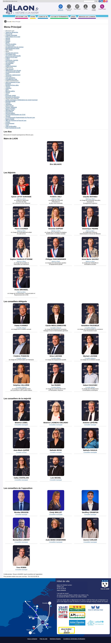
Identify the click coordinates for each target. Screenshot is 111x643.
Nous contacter (32, 639)
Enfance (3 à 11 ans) (11, 57)
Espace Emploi (9, 119)
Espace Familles (10, 108)
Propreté (7, 103)
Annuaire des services (11, 53)
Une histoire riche (10, 54)
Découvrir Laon (21, 16)
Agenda (7, 38)
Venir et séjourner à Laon (12, 82)
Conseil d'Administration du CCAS (15, 114)
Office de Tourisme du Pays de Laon (15, 120)
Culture (7, 58)
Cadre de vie (42, 16)
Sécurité (7, 116)
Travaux (7, 86)
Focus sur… (8, 76)
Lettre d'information (10, 126)
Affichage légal (9, 110)
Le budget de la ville (11, 79)
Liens (7, 94)
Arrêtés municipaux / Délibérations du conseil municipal (21, 100)
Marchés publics (10, 91)
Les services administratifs (13, 56)
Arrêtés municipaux (11, 66)
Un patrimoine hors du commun (14, 47)
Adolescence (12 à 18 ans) (13, 70)
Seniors (7, 92)
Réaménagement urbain (12, 48)
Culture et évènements (59, 16)
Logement (8, 88)
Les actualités (9, 63)
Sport (73, 16)
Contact (7, 122)
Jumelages (8, 104)
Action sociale (9, 105)
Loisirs (7, 73)
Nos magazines (9, 61)
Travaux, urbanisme (11, 107)
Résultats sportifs (10, 101)
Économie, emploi (10, 95)
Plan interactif (9, 69)
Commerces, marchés (11, 60)
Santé (7, 125)
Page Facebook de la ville (12, 128)
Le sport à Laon (9, 45)
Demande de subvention (12, 97)
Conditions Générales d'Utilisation (74, 639)
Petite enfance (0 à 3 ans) (12, 36)
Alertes (7, 42)
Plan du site (8, 33)
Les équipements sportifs (12, 72)
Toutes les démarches (11, 32)
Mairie (33, 16)
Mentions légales (55, 639)
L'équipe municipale (11, 35)
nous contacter (61, 590)
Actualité (7, 64)
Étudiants (8, 83)
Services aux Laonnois (87, 16)
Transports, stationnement (12, 75)
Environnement (9, 123)
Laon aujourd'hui (10, 78)
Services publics (10, 113)
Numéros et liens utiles (12, 85)
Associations (9, 111)
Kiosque (7, 41)
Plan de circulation (10, 44)
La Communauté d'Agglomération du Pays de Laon (20, 117)
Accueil (9, 21)
